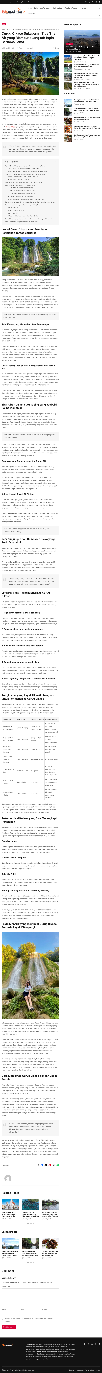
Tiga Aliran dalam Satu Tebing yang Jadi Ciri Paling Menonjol (25, 174)
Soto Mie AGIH (13, 213)
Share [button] (57, 48)
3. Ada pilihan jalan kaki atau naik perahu (21, 193)
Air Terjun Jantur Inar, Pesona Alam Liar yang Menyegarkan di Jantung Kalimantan (86, 75)
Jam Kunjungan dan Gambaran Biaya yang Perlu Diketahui (24, 182)
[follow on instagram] (89, 2)
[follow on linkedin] (99, 2)
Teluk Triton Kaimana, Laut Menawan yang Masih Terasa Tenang (86, 65)
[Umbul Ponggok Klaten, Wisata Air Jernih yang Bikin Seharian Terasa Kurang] (50, 1208)
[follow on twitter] (96, 2)
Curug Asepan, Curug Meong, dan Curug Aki (23, 176)
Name (4, 1309)
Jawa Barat (5, 1165)
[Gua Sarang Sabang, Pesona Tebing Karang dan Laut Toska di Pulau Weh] (30, 1248)
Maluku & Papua (70, 8)
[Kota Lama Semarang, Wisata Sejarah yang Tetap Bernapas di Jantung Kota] (10, 1208)
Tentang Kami (21, 2)
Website (44, 1309)
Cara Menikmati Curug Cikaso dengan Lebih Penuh (22, 221)
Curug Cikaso (11, 127)
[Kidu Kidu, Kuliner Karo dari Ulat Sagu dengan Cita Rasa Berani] (50, 1248)
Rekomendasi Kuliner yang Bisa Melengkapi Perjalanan (23, 205)
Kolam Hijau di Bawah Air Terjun (18, 179)
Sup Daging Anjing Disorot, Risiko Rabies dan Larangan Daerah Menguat (87, 127)
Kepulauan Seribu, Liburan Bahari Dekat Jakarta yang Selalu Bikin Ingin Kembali (30, 1215)
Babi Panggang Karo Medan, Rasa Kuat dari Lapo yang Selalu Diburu (87, 136)
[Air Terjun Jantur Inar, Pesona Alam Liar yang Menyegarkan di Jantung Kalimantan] (68, 79)
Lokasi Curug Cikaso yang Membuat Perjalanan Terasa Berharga (26, 166)
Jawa (30, 8)
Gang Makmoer (13, 207)
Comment (6, 1287)
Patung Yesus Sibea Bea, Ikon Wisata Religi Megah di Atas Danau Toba (10, 1254)
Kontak (30, 2)
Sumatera (31, 14)
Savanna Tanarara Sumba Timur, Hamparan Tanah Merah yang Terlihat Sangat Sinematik (86, 84)
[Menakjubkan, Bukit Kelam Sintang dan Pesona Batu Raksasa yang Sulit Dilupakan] (68, 62)
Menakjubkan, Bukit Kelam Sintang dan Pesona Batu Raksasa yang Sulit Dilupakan (87, 57)
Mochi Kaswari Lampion (16, 210)
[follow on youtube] (93, 2)
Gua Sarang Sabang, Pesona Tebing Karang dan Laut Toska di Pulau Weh (30, 1254)
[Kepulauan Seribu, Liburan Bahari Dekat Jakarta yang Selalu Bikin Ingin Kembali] (30, 1208)
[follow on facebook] (86, 2)
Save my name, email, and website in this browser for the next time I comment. (29, 1320)
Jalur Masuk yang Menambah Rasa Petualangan (24, 168)
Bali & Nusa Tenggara (42, 8)
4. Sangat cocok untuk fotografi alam (20, 196)
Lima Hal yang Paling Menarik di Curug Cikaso (20, 185)
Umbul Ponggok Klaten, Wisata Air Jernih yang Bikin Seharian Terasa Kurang (50, 1215)
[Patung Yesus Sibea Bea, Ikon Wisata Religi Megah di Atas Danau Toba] (10, 1248)
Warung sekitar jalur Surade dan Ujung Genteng (23, 216)
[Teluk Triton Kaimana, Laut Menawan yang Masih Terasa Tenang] (68, 70)
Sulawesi (82, 8)
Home (3, 29)
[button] (99, 8)
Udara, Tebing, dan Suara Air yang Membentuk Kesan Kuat (27, 171)
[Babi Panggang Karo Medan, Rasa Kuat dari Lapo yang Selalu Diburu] (68, 141)
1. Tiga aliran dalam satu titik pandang (20, 187)
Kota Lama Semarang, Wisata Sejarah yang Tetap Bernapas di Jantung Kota (9, 1215)
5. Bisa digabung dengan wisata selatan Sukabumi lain (26, 199)
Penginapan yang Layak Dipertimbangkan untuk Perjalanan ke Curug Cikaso (30, 202)
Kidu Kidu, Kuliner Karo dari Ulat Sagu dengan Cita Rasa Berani (50, 1253)
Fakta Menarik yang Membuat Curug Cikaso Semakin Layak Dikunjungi (28, 219)
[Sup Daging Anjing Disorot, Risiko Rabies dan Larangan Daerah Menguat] (68, 132)
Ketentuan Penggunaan (8, 2)
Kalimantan (57, 8)
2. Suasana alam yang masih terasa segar (21, 190)
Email (23, 1309)
